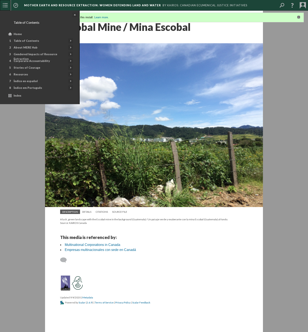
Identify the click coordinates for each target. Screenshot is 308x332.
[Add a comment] (65, 260)
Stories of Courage (27, 67)
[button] (292, 5)
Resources (21, 74)
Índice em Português (28, 87)
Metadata (87, 297)
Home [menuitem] (18, 34)
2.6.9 (89, 302)
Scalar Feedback (141, 302)
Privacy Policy (123, 302)
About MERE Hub (26, 47)
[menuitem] (5, 5)
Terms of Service (104, 302)
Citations (102, 211)
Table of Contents (26, 40)
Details (86, 211)
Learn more (101, 17)
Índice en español (26, 81)
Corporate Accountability (32, 61)
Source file (119, 211)
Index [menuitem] (17, 95)
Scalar (82, 302)
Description (70, 211)
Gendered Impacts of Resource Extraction (35, 56)
